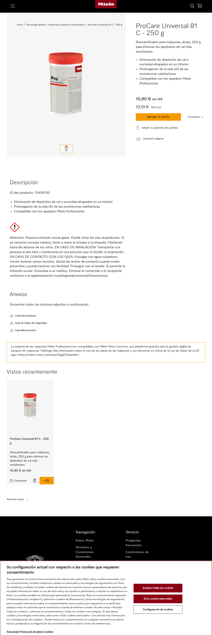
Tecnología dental (35, 25)
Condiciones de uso (137, 554)
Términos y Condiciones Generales (85, 552)
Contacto (194, 117)
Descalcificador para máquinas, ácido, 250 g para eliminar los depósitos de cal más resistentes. (30, 458)
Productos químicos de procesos (66, 25)
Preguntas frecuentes (134, 543)
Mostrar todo (15, 499)
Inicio (20, 25)
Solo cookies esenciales (158, 598)
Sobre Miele (85, 540)
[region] (106, 598)
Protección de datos (31, 631)
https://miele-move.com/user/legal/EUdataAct (48, 354)
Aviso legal (13, 631)
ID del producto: (22, 193)
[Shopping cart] (199, 6)
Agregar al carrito (158, 117)
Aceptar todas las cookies (158, 588)
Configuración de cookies (158, 609)
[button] (40, 6)
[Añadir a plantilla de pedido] (35, 480)
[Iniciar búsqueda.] (192, 5)
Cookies (48, 631)
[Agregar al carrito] (47, 480)
